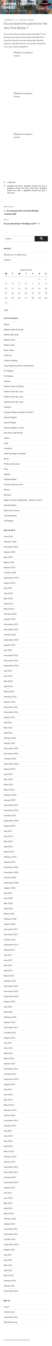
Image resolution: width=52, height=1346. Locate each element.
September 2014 (11, 1079)
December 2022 (11, 655)
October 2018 (10, 877)
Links (6, 443)
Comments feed (11, 1317)
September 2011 (11, 1244)
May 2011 (8, 1265)
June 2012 (8, 1198)
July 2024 (8, 588)
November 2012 (11, 1172)
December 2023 (11, 624)
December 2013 (11, 1120)
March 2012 (9, 1213)
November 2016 (11, 991)
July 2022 (8, 671)
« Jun (6, 310)
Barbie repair (9, 345)
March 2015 (9, 1058)
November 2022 (11, 660)
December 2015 (11, 1027)
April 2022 (8, 686)
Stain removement (12, 510)
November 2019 (11, 810)
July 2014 (8, 1089)
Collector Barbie (11, 360)
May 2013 (8, 1141)
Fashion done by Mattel (14, 386)
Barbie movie (9, 340)
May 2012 (8, 1203)
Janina (30, 20)
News (6, 459)
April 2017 (8, 970)
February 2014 (10, 1110)
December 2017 (11, 929)
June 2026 (8, 536)
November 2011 (11, 1234)
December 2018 (11, 867)
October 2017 (10, 940)
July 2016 (8, 1007)
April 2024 (8, 604)
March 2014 (9, 1105)
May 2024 (8, 598)
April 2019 (8, 847)
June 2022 (8, 676)
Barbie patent (15, 186)
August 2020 (9, 769)
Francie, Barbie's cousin (14, 428)
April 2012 (8, 1208)
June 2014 (8, 1094)
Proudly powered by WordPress (17, 1340)
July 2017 (8, 955)
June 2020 (8, 774)
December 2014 (11, 1069)
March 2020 (9, 790)
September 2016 (11, 996)
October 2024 (10, 573)
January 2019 (9, 862)
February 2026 (10, 542)
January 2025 (9, 567)
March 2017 (9, 976)
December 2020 (11, 748)
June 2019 (8, 836)
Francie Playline (10, 417)
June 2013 (8, 1136)
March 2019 (9, 852)
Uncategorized (10, 516)
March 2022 (9, 691)
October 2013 (10, 1126)
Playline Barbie (10, 479)
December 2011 (11, 1229)
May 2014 (8, 1100)
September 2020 (11, 764)
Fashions (7, 407)
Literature (8, 448)
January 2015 (9, 1064)
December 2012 (11, 1167)
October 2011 (10, 1239)
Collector (8, 355)
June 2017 (8, 960)
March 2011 (9, 1275)
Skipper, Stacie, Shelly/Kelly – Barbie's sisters (23, 500)
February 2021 (10, 738)
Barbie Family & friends (13, 329)
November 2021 (11, 712)
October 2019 (10, 815)
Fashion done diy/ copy (13, 391)
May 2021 (8, 728)
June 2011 (8, 1260)
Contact (7, 260)
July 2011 (8, 1255)
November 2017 (11, 934)
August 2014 (9, 1084)
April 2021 (8, 733)
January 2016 (9, 1022)
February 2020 (10, 795)
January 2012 (9, 1224)
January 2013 (9, 1162)
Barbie (6, 324)
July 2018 (8, 893)
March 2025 (9, 562)
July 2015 (8, 1043)
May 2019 (8, 841)
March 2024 (9, 609)
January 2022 (9, 702)
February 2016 (10, 1017)
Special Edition (10, 505)
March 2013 (9, 1151)
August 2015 (9, 1038)
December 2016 (11, 986)
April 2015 (8, 1053)
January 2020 (9, 800)
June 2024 (8, 593)
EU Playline (9, 371)
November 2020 (11, 753)
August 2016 (9, 1001)
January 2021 (9, 743)
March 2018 (9, 914)
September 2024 (11, 578)
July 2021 (8, 722)
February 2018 (10, 919)
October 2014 (10, 1074)
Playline (7, 474)
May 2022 (8, 681)
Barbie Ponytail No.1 (35, 186)
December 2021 (11, 707)
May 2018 (8, 903)
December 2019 (11, 805)
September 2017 (11, 945)
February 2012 (10, 1219)
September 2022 (11, 666)
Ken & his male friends (13, 433)
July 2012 (8, 1193)
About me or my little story (15, 255)
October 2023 (10, 635)
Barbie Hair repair (11, 335)
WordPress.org (10, 1322)
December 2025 (11, 547)
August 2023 (9, 645)
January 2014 (9, 1115)
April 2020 (8, 784)
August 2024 (9, 583)
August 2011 (9, 1250)
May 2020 (8, 779)
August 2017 (9, 950)
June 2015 (8, 1048)
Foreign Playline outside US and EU (19, 412)
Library (11, 182)
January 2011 (9, 1286)
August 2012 (9, 1188)
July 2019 (8, 831)
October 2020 (10, 759)
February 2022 (10, 697)
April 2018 (8, 908)
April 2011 (8, 1270)
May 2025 (8, 557)
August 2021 (9, 717)
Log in (6, 1307)
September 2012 (11, 1182)
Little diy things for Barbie (15, 453)
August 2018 (9, 888)
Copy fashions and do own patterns (19, 366)
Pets (6, 469)
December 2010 (11, 1291)
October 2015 (10, 1033)
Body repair (9, 350)
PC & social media (11, 464)
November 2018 (11, 872)
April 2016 (8, 1012)
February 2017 (10, 981)
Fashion (7, 381)
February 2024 (10, 614)
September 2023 (11, 640)
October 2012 (10, 1177)
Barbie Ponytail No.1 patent (23, 188)
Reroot (7, 490)
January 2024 (9, 619)
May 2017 (8, 965)
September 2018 (11, 883)
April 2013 (8, 1146)
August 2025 (9, 552)
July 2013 (8, 1131)
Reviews (7, 495)
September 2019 (11, 821)
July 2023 (8, 650)
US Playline (8, 521)
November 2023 (11, 629)
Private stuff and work (13, 484)
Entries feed (9, 1312)
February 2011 (10, 1281)
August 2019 (9, 826)
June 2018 (8, 898)
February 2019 (10, 857)
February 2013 (10, 1157)
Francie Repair (10, 422)
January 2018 (9, 924)
